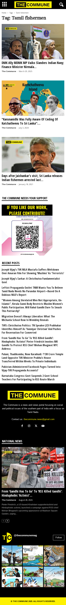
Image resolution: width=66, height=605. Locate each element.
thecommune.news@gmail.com (39, 419)
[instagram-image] (12, 555)
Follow (59, 537)
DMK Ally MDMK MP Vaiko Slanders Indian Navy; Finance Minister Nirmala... (33, 65)
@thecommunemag (25, 535)
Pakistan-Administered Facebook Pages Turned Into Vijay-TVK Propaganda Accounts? (31, 368)
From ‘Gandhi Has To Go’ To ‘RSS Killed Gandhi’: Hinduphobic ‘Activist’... (32, 493)
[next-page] (7, 520)
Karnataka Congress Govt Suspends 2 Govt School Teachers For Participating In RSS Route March (30, 377)
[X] (36, 426)
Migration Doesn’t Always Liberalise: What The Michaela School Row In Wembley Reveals (28, 318)
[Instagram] (29, 426)
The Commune (9, 71)
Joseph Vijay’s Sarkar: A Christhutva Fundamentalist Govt (31, 280)
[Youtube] (43, 426)
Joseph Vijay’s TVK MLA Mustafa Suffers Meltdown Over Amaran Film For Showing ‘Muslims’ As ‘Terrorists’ (33, 271)
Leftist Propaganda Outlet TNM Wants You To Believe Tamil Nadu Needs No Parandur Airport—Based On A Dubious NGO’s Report (32, 291)
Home (4, 13)
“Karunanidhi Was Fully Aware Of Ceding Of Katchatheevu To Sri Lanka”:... (30, 121)
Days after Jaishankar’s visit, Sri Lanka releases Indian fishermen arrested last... (32, 178)
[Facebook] (22, 426)
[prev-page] (3, 520)
